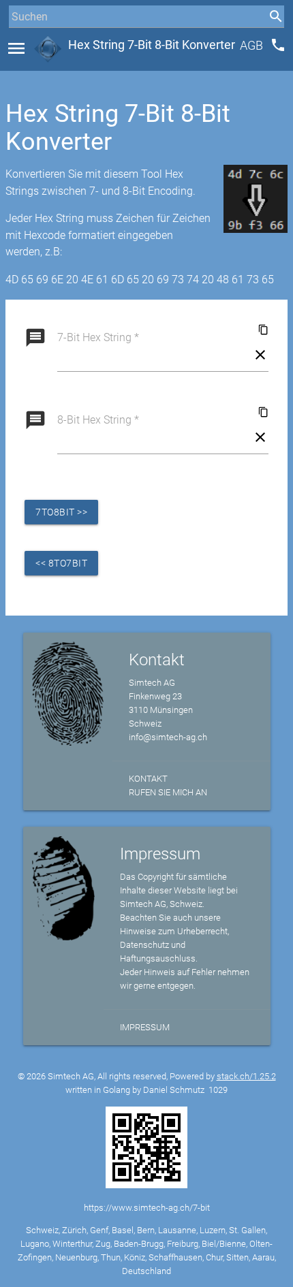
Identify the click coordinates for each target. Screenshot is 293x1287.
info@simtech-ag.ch (168, 737)
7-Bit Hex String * (98, 337)
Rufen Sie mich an (168, 792)
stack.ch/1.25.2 (246, 1076)
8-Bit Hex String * (98, 419)
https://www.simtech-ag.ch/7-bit (147, 1208)
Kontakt (148, 779)
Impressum (145, 1027)
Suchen (23, 42)
